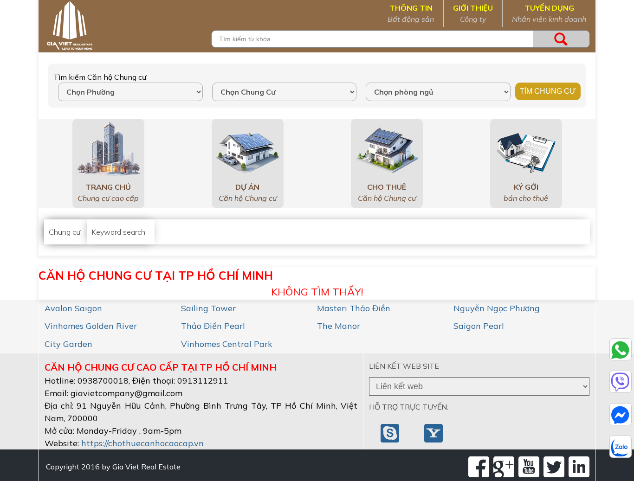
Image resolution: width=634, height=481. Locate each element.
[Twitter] (553, 466)
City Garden (68, 344)
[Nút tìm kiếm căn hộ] (561, 39)
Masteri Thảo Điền (353, 308)
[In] (579, 466)
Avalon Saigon (73, 308)
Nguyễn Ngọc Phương (496, 308)
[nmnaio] (391, 432)
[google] (503, 466)
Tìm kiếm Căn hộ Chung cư (99, 77)
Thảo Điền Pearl (213, 326)
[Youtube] (528, 466)
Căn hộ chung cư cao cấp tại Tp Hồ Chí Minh (161, 367)
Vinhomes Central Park (226, 344)
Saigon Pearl (478, 326)
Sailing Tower (208, 308)
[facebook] (478, 466)
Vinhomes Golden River (91, 326)
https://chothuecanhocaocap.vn (142, 443)
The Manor (338, 326)
